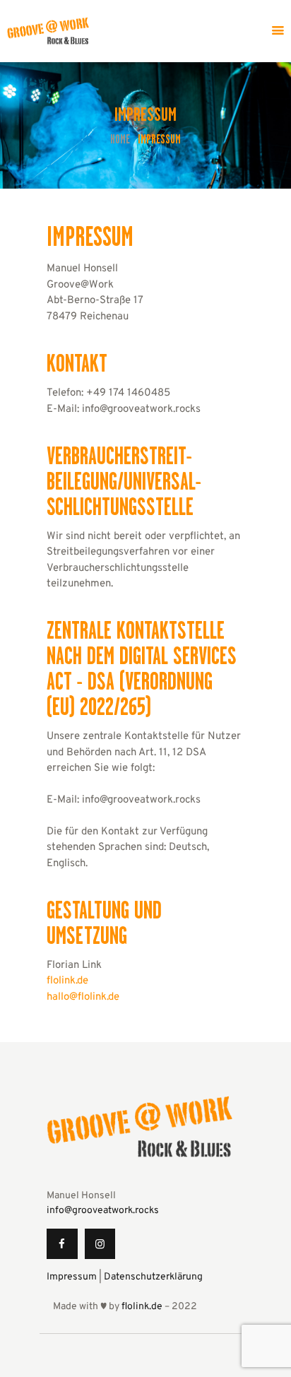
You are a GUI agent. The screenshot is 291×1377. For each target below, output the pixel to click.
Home (120, 139)
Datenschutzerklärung (153, 1277)
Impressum (72, 1277)
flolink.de (67, 981)
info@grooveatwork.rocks (103, 1211)
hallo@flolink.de (83, 997)
